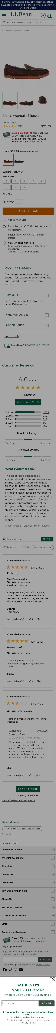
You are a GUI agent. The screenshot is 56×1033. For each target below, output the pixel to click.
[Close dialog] (52, 979)
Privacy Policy (28, 1023)
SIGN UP (46, 1003)
